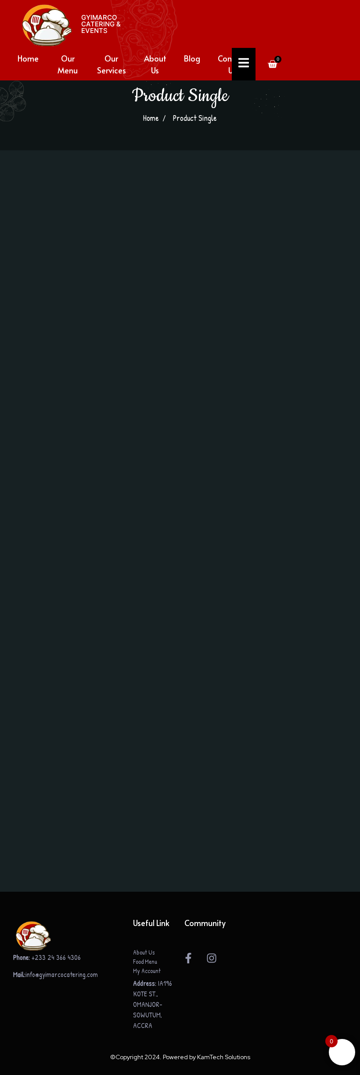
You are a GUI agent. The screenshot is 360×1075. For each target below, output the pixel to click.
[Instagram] (211, 958)
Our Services (111, 64)
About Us (155, 64)
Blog (192, 58)
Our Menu (68, 64)
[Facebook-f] (188, 958)
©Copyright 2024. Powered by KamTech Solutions (180, 1057)
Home (28, 58)
